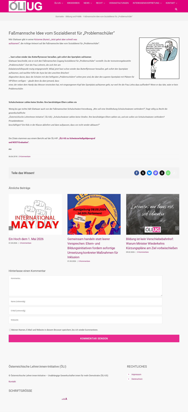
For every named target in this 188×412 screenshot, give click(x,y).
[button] (11, 228)
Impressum (136, 374)
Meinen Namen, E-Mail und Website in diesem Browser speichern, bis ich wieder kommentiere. (54, 330)
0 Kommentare (24, 156)
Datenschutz (137, 379)
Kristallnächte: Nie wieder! (149, 239)
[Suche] (176, 9)
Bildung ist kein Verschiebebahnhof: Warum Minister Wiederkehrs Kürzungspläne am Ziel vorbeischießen (98, 243)
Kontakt (12, 381)
